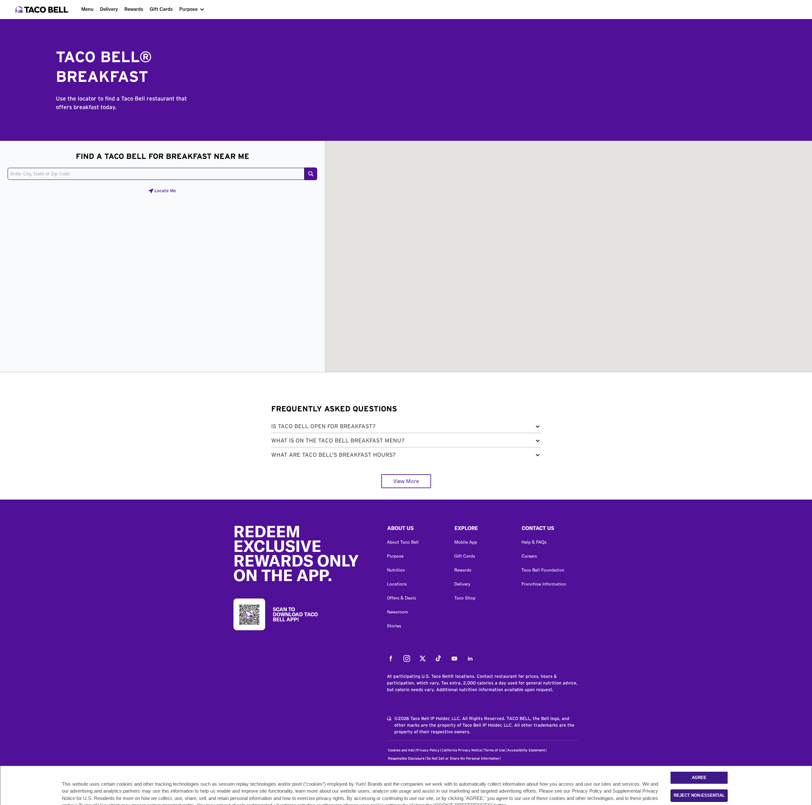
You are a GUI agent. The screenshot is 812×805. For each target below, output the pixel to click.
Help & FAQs (534, 542)
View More (406, 481)
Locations (397, 584)
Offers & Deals (401, 598)
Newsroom (397, 612)
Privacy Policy (427, 750)
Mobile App (465, 542)
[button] (406, 427)
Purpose (188, 9)
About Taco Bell (403, 542)
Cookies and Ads (401, 750)
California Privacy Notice (462, 750)
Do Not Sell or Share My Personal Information (463, 758)
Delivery (109, 9)
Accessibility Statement (526, 750)
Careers (529, 556)
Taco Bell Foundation (542, 570)
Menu (87, 9)
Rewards (133, 9)
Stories (394, 626)
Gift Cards (161, 9)
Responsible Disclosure (406, 758)
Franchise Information (543, 584)
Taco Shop (464, 598)
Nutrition (396, 570)
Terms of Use (494, 750)
